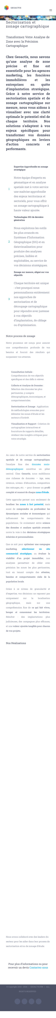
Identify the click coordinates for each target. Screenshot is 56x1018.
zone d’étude (42, 492)
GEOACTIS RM (36, 986)
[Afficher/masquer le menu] (50, 10)
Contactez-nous (38, 967)
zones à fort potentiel (31, 504)
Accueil (7, 18)
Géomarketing (20, 18)
